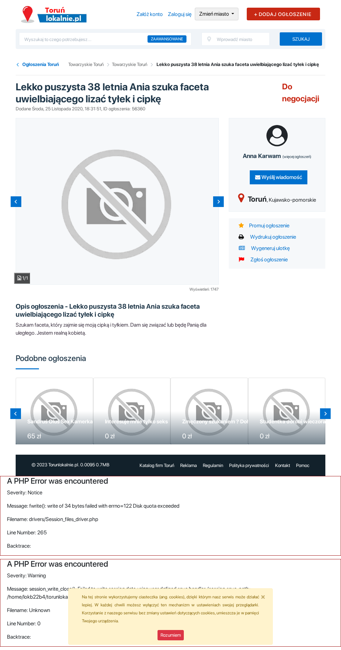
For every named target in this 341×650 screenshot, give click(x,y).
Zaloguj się (179, 14)
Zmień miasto (214, 14)
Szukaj (301, 39)
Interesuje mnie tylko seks (136, 421)
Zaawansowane (167, 39)
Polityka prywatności (249, 465)
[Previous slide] (16, 201)
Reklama (188, 465)
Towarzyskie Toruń (86, 64)
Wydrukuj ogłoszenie (272, 237)
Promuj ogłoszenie (269, 225)
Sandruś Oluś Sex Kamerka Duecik (69, 421)
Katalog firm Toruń (157, 465)
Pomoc (302, 465)
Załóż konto (150, 14)
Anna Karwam (277, 155)
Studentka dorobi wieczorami (296, 421)
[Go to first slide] (325, 413)
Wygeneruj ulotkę (270, 248)
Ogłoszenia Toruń (40, 64)
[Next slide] (218, 201)
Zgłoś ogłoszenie (268, 259)
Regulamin (213, 465)
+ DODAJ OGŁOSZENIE (282, 14)
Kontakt (282, 465)
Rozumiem (171, 635)
